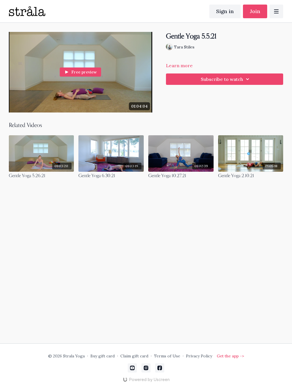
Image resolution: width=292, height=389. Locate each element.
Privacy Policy (199, 356)
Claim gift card (134, 356)
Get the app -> (230, 356)
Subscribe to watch (222, 79)
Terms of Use (167, 356)
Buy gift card (102, 356)
